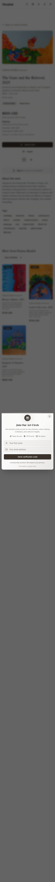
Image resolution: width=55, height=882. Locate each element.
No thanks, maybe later (27, 466)
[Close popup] (49, 416)
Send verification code (27, 457)
